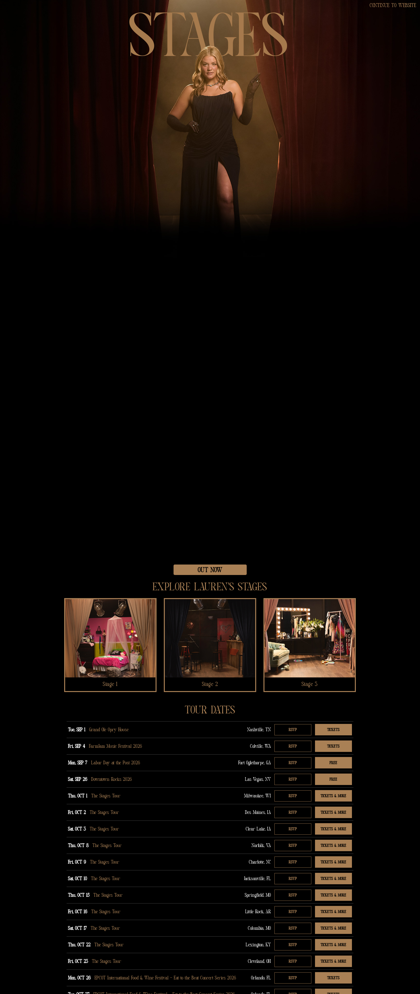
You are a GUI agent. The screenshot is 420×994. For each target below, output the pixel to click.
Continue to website (393, 5)
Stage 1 (110, 684)
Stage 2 (210, 684)
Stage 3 (310, 684)
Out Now (210, 570)
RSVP (293, 730)
